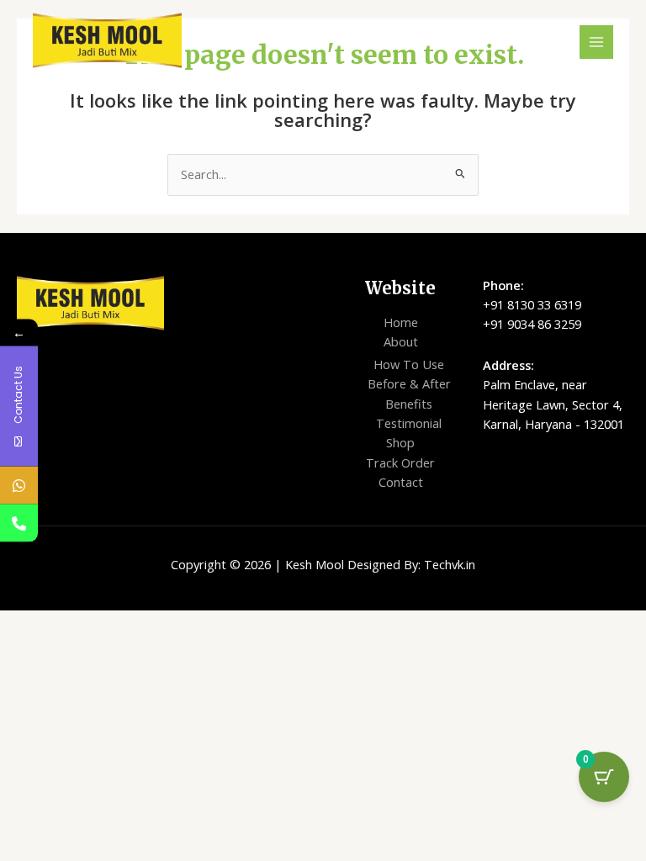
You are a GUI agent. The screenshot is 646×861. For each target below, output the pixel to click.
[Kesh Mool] (107, 40)
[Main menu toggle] (596, 42)
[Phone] (19, 523)
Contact (401, 481)
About (401, 341)
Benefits (408, 403)
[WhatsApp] (19, 485)
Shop (400, 442)
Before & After (409, 383)
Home (401, 322)
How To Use (408, 364)
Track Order (400, 462)
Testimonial (409, 423)
